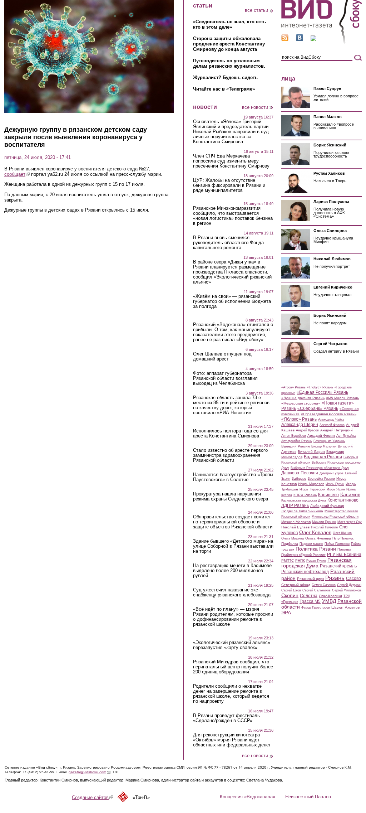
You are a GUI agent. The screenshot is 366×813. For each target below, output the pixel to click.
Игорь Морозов (311, 484)
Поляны (344, 549)
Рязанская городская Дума (316, 562)
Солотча (308, 595)
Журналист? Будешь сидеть (225, 77)
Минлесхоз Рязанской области (335, 516)
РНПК (300, 560)
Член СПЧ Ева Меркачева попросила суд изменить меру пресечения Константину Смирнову (231, 161)
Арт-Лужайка (346, 435)
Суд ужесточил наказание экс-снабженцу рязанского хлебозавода (232, 592)
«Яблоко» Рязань (299, 419)
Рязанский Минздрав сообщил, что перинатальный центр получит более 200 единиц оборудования (233, 666)
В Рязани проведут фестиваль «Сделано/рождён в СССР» (226, 718)
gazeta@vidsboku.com (89, 772)
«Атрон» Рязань (293, 387)
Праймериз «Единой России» (303, 555)
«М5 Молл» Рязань (342, 398)
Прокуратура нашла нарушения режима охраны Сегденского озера (230, 497)
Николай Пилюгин (324, 527)
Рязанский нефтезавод (305, 571)
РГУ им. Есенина (344, 554)
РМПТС (287, 560)
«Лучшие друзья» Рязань (303, 398)
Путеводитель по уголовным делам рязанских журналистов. (229, 63)
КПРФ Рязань (305, 495)
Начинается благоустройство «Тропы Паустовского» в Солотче (233, 477)
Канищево (328, 494)
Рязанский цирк (310, 579)
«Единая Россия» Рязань (322, 392)
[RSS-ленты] (284, 39)
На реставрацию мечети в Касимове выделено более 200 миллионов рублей (232, 570)
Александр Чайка (331, 419)
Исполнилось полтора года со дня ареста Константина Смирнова (230, 434)
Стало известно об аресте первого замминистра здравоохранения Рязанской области (230, 455)
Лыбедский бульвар (327, 506)
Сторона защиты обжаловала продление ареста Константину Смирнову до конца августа (229, 44)
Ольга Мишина (292, 538)
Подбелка (289, 544)
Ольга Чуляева (318, 538)
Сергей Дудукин (349, 585)
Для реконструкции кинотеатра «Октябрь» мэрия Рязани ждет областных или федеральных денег (232, 739)
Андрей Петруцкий (336, 430)
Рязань (335, 577)
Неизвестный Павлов (308, 796)
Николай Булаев (295, 527)
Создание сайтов (92, 797)
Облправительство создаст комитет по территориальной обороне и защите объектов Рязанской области (232, 521)
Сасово (353, 578)
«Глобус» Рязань (320, 387)
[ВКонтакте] (299, 39)
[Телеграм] (313, 39)
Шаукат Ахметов (345, 607)
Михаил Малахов (296, 522)
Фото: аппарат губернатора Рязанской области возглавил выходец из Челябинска (225, 378)
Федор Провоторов (315, 607)
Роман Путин (316, 560)
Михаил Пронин (324, 522)
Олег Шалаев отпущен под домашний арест (222, 357)
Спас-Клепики (330, 596)
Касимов (350, 494)
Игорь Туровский (312, 489)
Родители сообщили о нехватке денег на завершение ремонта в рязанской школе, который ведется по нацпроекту (231, 694)
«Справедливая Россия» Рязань (328, 414)
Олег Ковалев (315, 532)
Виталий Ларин (311, 452)
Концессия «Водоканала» (247, 796)
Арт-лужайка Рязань (296, 441)
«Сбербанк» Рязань (317, 408)
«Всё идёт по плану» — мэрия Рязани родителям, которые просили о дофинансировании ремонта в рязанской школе (233, 617)
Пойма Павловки (337, 544)
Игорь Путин (335, 484)
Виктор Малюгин (323, 446)
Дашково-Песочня (299, 472)
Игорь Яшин (336, 489)
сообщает (17, 174)
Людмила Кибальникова (302, 511)
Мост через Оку (349, 522)
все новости (255, 107)
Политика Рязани (316, 549)
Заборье (299, 478)
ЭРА (286, 612)
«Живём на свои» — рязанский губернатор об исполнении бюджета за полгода (232, 301)
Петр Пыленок (342, 538)
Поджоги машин (311, 544)
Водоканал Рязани (323, 456)
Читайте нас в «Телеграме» (224, 89)
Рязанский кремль (338, 565)
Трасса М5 (310, 601)
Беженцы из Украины (329, 441)
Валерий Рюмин (295, 446)
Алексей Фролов (332, 425)
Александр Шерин (299, 424)
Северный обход (295, 585)
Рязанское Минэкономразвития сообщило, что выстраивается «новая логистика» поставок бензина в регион (233, 216)
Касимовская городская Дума (303, 500)
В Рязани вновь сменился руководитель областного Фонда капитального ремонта (228, 242)
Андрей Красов (307, 430)
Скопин (289, 595)
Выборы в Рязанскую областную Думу (320, 468)
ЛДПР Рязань (295, 505)
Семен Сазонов (324, 585)
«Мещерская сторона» (300, 403)
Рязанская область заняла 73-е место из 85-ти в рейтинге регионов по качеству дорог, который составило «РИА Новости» (231, 405)
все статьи (256, 10)
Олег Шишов (342, 533)
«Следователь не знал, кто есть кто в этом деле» (229, 24)
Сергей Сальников (316, 590)
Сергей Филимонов (346, 590)
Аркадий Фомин (321, 435)
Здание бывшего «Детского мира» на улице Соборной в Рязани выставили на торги (233, 546)
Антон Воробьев (293, 435)
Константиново (342, 500)
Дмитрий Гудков (331, 473)
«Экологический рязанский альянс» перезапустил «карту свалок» (231, 645)
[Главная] (321, 42)
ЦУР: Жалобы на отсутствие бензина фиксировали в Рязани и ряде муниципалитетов (229, 185)
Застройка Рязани (321, 478)
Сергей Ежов (291, 590)
